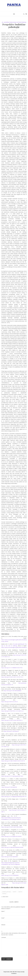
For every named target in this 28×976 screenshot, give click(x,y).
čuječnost (20, 891)
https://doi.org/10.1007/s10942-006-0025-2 (12, 720)
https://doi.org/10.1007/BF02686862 (12, 690)
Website (3, 924)
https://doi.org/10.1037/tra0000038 (9, 875)
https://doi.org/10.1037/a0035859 (9, 856)
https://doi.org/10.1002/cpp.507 (11, 731)
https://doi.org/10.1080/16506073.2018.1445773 (13, 761)
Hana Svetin (5, 896)
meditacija (4, 893)
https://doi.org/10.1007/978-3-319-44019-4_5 (12, 711)
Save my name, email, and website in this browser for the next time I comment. (13, 933)
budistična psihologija (6, 891)
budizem (14, 891)
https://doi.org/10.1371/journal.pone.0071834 (12, 776)
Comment (3, 937)
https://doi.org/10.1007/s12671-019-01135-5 (12, 677)
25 (2, 22)
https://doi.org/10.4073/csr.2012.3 (9, 701)
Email (3, 918)
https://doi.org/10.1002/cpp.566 (9, 787)
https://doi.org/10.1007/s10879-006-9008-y (11, 827)
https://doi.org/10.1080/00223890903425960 (12, 847)
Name (3, 911)
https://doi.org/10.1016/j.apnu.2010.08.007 (11, 836)
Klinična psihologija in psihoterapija (15, 22)
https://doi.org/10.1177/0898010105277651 (12, 667)
